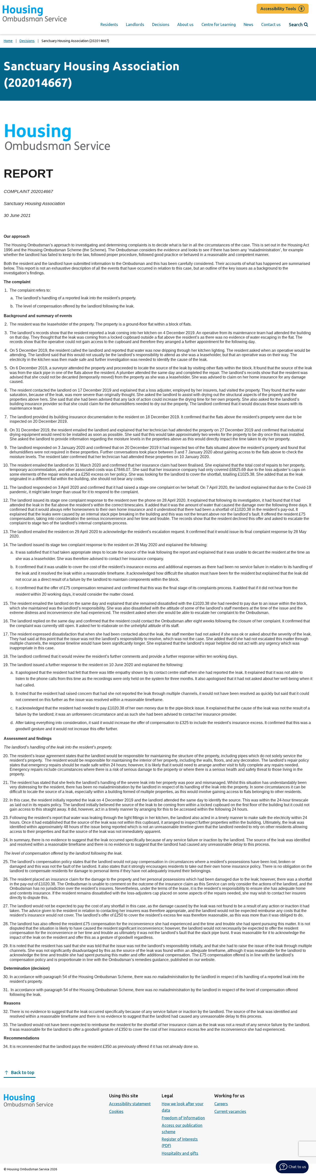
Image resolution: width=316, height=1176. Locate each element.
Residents (109, 24)
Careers (221, 1104)
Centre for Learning (218, 24)
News (248, 24)
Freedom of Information (183, 1118)
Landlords (135, 24)
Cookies (116, 1111)
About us (185, 24)
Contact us (271, 24)
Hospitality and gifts (180, 1153)
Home (8, 41)
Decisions (160, 24)
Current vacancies (230, 1111)
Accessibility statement (130, 1104)
